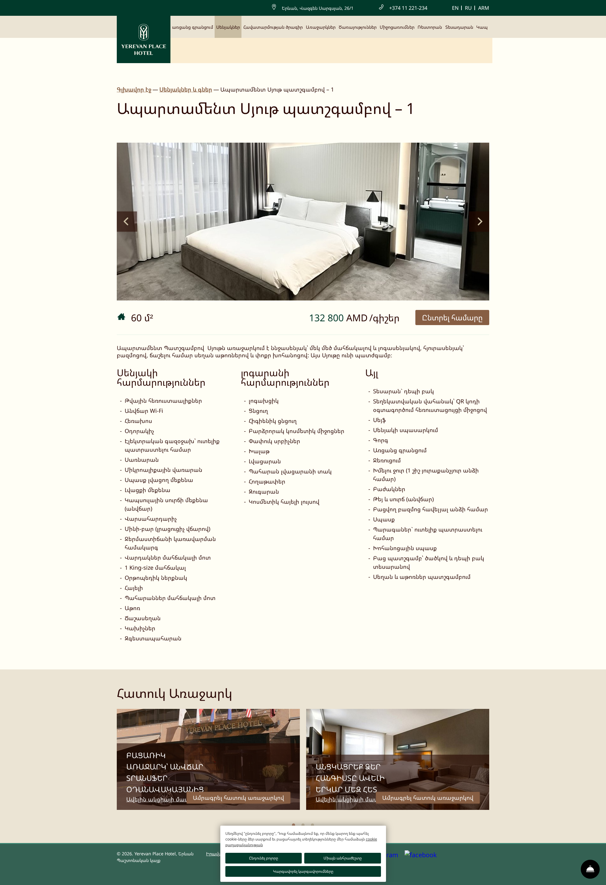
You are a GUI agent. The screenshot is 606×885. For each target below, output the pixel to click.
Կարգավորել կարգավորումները (303, 871)
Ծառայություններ (358, 27)
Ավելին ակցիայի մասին (160, 799)
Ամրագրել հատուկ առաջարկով (238, 797)
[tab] (293, 825)
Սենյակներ (228, 27)
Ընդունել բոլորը (263, 858)
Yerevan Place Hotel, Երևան (163, 854)
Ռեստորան (430, 27)
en (455, 7)
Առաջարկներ (321, 27)
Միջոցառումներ (397, 27)
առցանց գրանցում (192, 27)
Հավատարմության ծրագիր (273, 27)
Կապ (482, 27)
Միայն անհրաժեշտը (343, 858)
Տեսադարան (459, 27)
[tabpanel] (208, 759)
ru (468, 7)
